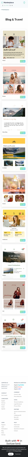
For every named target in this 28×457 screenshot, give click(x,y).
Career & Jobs (17, 394)
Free (24, 61)
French (3, 404)
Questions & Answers (19, 428)
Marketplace (5, 9)
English (3, 400)
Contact (16, 430)
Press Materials (18, 396)
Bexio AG (16, 417)
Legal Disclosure (18, 404)
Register (3, 424)
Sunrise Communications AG (20, 412)
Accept (10, 454)
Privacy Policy (17, 406)
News (2, 432)
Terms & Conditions (18, 402)
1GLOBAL (16, 419)
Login (2, 426)
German (3, 402)
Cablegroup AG (17, 415)
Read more (18, 454)
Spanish (3, 408)
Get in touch (4, 395)
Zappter (19, 385)
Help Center (17, 424)
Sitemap (3, 434)
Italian (3, 406)
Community (16, 426)
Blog (2, 430)
